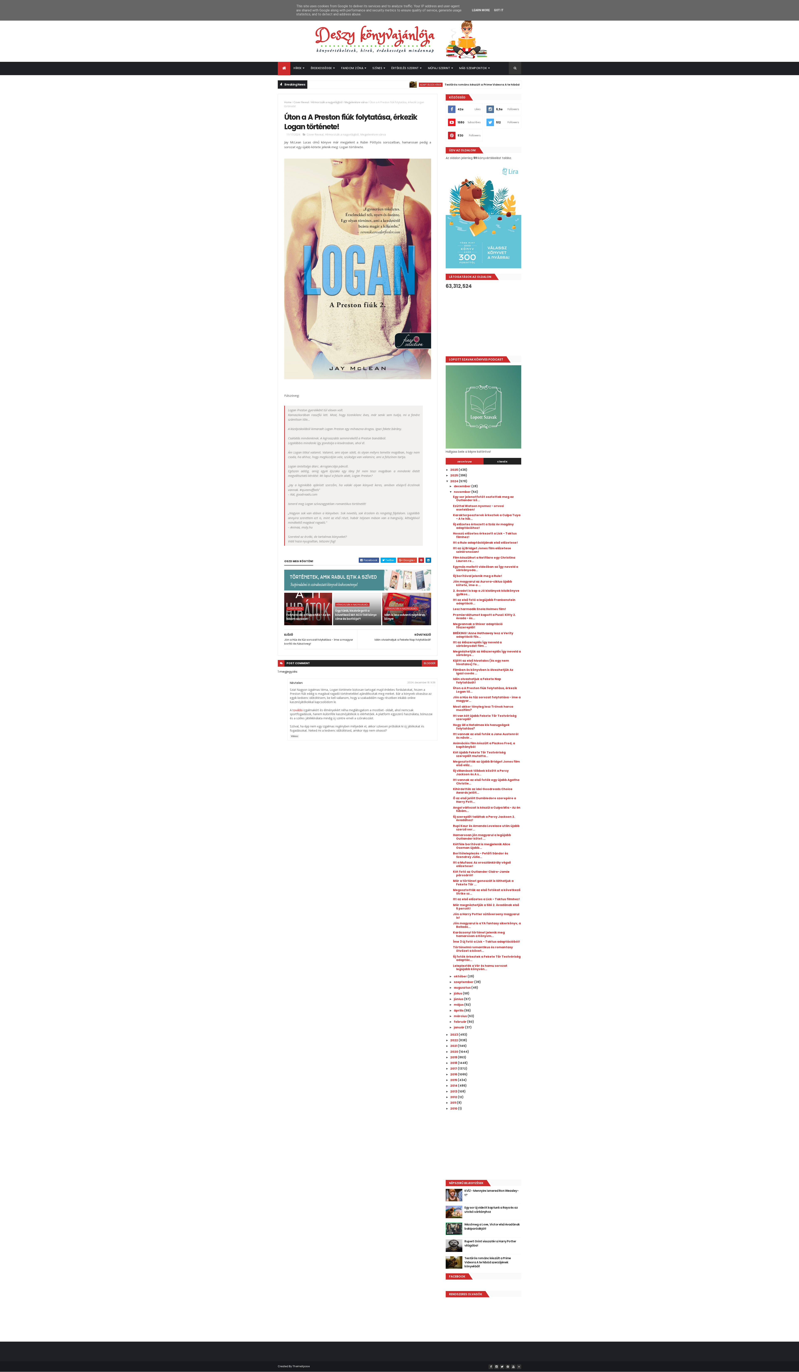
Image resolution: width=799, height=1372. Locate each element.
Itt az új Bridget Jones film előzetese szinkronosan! (482, 550)
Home (288, 102)
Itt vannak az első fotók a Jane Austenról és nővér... (485, 736)
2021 (454, 1046)
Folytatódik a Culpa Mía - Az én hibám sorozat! (308, 617)
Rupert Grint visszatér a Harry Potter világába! (490, 1243)
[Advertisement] (483, 322)
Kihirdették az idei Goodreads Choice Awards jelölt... (482, 791)
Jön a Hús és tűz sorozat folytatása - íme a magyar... (487, 699)
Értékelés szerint (405, 68)
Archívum (464, 461)
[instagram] (496, 1367)
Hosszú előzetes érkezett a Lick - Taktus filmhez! (485, 535)
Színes (377, 68)
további (298, 710)
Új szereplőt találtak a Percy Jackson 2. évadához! (484, 818)
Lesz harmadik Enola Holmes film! (479, 609)
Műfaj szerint (439, 68)
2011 (453, 1103)
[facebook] (491, 1367)
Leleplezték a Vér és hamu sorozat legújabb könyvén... (480, 967)
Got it (499, 10)
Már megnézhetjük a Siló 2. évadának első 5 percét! (486, 907)
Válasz (294, 736)
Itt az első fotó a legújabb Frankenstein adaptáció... (484, 601)
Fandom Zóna (352, 68)
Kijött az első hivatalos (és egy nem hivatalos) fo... (481, 662)
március (461, 1016)
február (460, 1022)
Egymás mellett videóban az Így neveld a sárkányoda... (485, 568)
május (459, 1005)
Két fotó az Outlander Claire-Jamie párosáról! (481, 873)
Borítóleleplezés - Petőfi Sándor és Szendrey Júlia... (480, 855)
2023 (454, 1035)
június (459, 999)
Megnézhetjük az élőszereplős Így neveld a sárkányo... (487, 653)
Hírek (298, 68)
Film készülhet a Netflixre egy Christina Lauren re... (484, 559)
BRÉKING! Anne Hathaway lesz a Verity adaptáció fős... (483, 635)
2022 (454, 1040)
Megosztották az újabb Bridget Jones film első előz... (486, 763)
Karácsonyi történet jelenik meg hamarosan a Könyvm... (479, 934)
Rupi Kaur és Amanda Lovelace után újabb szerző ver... (486, 827)
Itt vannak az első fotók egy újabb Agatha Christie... (486, 781)
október (461, 976)
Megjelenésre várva (356, 102)
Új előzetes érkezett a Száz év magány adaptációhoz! (483, 526)
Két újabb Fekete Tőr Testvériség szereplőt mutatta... (479, 754)
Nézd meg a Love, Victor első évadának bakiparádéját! (492, 1226)
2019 (454, 1057)
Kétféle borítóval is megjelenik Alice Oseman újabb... (481, 846)
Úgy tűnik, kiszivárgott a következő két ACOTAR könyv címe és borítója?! (355, 615)
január (459, 1027)
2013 (454, 1091)
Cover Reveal (301, 102)
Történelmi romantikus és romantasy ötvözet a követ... (483, 949)
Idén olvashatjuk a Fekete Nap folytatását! (477, 681)
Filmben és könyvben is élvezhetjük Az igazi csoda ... (483, 671)
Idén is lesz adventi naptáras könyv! (404, 617)
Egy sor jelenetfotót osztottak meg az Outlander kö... (483, 498)
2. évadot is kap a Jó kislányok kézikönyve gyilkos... (486, 592)
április (459, 1010)
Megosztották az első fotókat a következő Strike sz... (486, 892)
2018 (454, 1063)
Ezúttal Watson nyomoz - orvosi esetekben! (478, 508)
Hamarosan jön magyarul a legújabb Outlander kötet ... (482, 837)
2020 (454, 1052)
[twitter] (502, 1367)
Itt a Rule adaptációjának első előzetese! (485, 543)
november (462, 492)
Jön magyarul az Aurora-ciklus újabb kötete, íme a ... (482, 583)
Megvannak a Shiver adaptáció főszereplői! (478, 626)
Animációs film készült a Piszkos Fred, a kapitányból (484, 745)
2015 (454, 1080)
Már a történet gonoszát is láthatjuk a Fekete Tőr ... (483, 882)
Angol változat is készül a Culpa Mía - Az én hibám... (486, 809)
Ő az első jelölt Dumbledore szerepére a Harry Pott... (484, 800)
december (462, 486)
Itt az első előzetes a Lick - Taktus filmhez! (486, 899)
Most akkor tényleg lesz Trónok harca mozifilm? (483, 708)
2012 (454, 1097)
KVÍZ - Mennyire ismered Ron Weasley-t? (491, 1193)
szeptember (464, 982)
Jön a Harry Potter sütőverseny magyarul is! (486, 916)
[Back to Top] (519, 1367)
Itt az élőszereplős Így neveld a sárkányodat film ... (477, 644)
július (458, 993)
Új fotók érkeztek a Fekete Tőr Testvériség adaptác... (487, 958)
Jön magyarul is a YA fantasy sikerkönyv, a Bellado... (487, 925)
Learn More (481, 10)
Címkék (502, 461)
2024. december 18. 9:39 (421, 682)
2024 (454, 481)
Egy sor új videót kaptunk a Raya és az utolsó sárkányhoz (491, 1209)
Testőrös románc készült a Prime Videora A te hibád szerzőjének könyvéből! (443, 85)
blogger (429, 663)
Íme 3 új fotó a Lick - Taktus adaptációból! (486, 942)
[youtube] (513, 1367)
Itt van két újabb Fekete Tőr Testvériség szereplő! (484, 717)
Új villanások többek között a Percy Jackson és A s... (481, 772)
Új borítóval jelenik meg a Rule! (477, 576)
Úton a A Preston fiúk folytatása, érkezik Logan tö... (485, 690)
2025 (454, 475)
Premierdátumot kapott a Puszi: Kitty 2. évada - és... (484, 616)
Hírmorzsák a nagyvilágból (326, 102)
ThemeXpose (301, 1366)
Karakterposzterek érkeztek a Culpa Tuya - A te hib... (486, 517)
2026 (454, 470)
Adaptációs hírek (374, 84)
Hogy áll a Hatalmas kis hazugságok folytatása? (481, 727)
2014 (454, 1086)
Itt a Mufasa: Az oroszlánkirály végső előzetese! (482, 864)
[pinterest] (507, 1367)
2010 (454, 1108)
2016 (454, 1074)
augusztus (462, 988)
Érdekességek (321, 68)
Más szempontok (473, 68)
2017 (454, 1068)
